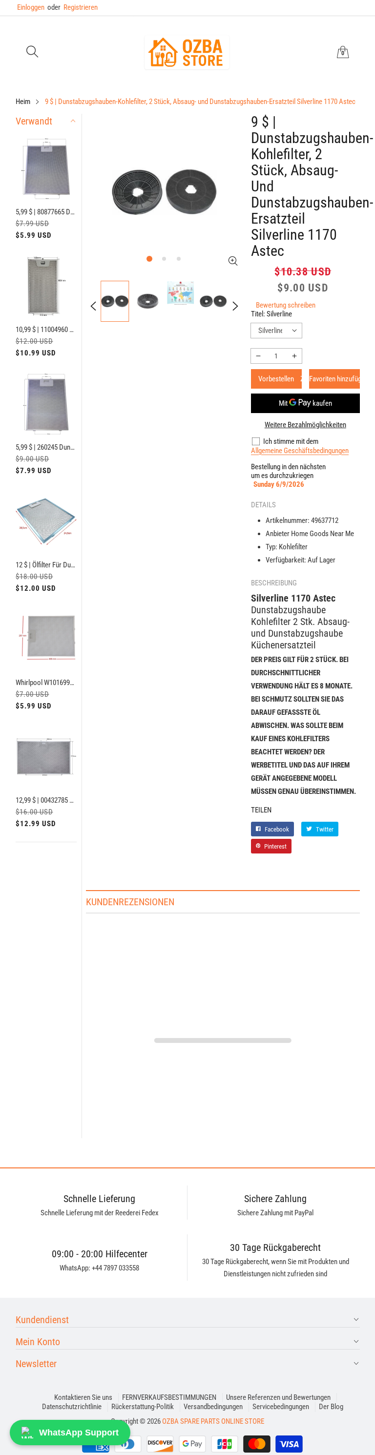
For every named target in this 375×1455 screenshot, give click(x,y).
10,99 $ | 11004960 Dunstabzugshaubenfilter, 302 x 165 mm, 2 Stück (46, 329)
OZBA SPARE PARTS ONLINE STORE (213, 1421)
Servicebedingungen (280, 1406)
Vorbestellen (276, 378)
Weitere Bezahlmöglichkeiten (305, 424)
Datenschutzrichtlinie (72, 1406)
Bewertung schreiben (285, 305)
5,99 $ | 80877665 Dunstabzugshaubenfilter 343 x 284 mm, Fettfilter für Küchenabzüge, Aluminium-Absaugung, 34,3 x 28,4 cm (46, 212)
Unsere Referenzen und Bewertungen (278, 1397)
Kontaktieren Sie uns (83, 1397)
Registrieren (72, 7)
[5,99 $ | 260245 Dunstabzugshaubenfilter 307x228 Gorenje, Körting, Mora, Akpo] (46, 404)
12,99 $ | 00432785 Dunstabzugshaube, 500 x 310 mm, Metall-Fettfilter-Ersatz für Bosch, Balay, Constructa (46, 800)
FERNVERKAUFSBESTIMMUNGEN (169, 1397)
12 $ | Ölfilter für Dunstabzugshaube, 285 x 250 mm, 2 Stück (46, 565)
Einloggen (30, 7)
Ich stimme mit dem (290, 441)
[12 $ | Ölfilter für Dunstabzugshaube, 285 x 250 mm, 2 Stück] (46, 522)
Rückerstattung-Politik (142, 1406)
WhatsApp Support (79, 1432)
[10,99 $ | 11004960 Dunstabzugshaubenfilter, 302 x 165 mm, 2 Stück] (46, 286)
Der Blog (331, 1406)
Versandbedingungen (213, 1406)
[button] (32, 52)
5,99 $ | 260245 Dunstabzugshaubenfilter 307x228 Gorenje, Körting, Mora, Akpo (46, 447)
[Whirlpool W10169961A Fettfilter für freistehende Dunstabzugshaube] (46, 639)
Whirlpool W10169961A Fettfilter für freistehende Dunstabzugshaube (46, 682)
